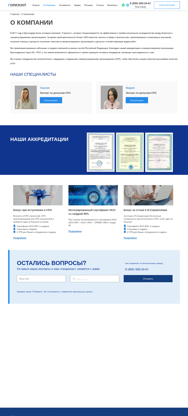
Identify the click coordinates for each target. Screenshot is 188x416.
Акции (77, 5)
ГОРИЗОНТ (17, 5)
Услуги (36, 5)
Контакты (112, 5)
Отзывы (88, 5)
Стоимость (64, 5)
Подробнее (19, 238)
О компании (49, 5)
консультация (167, 5)
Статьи (100, 5)
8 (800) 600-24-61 (140, 3)
